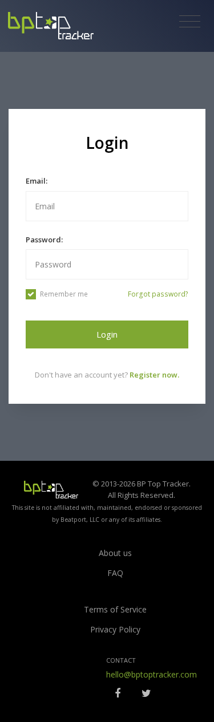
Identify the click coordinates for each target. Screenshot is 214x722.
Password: (44, 239)
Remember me (64, 294)
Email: (36, 181)
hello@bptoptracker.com (151, 674)
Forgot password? (158, 294)
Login (107, 334)
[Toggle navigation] (189, 21)
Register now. (154, 375)
